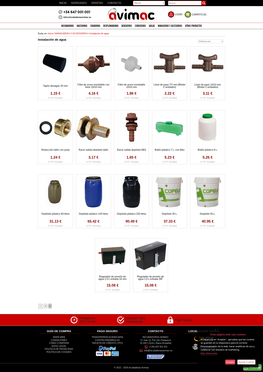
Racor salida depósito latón (93, 150)
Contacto (114, 3)
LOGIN (178, 14)
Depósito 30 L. (169, 214)
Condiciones (59, 340)
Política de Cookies (59, 352)
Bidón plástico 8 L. (208, 150)
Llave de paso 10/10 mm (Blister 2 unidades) (207, 85)
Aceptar (230, 362)
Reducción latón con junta (55, 150)
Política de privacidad (59, 349)
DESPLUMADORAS (110, 26)
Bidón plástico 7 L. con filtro (169, 150)
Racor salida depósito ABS (131, 150)
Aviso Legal (59, 346)
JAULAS (152, 26)
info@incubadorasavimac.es (158, 350)
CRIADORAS (95, 26)
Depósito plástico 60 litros (55, 214)
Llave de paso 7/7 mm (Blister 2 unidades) (170, 85)
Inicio (63, 3)
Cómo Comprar (59, 343)
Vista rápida (55, 63)
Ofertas (97, 3)
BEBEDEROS (126, 26)
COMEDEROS (140, 26)
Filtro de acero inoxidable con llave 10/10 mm (93, 85)
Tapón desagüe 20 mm (55, 86)
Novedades (79, 3)
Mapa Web (59, 337)
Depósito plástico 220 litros (131, 214)
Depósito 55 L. (208, 214)
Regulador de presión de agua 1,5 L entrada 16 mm (112, 277)
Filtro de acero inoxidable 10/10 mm (131, 85)
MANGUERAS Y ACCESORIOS (170, 26)
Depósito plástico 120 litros (93, 214)
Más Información (209, 353)
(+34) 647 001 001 (158, 346)
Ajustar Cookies (246, 362)
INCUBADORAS (67, 26)
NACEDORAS (82, 26)
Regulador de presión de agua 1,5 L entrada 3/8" (150, 277)
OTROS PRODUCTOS (193, 26)
